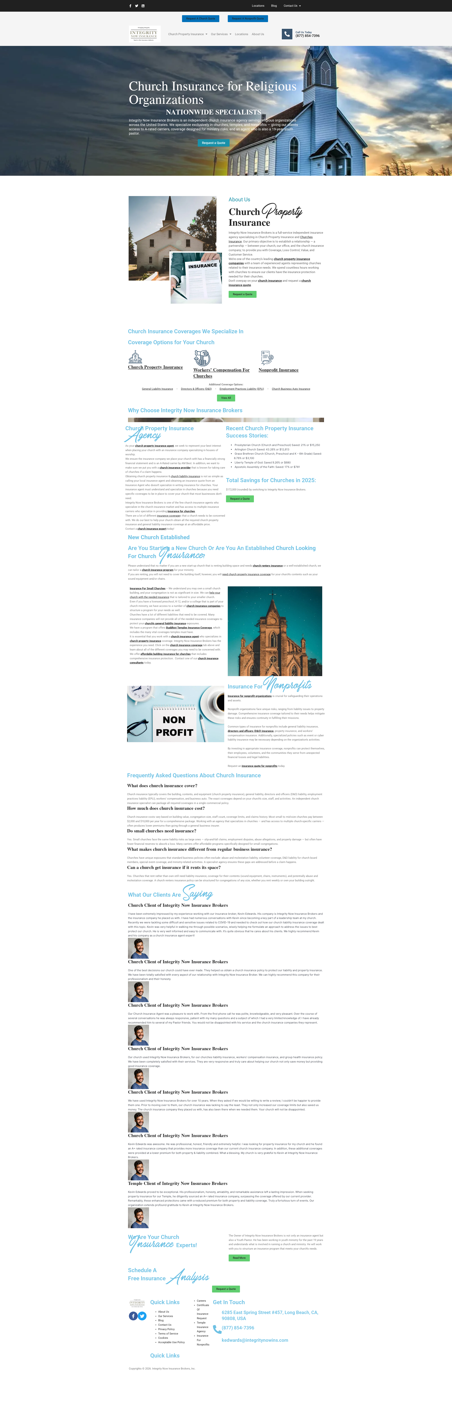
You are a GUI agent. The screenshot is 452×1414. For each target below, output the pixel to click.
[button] (226, 420)
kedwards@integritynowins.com (255, 1340)
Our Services (219, 34)
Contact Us (290, 5)
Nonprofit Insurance (279, 369)
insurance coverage (168, 515)
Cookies (163, 1337)
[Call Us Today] (287, 34)
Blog (274, 5)
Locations (258, 5)
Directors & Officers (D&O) (196, 389)
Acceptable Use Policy (171, 1342)
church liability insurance (185, 476)
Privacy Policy (166, 1329)
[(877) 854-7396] (217, 1329)
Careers (201, 1300)
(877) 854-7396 (308, 36)
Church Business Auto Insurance (291, 389)
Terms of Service (168, 1333)
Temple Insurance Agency (202, 1327)
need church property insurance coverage (246, 574)
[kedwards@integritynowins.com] (217, 1341)
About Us (258, 34)
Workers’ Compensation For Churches (221, 372)
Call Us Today (304, 32)
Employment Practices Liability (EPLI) (242, 389)
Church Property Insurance (186, 34)
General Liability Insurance (157, 389)
